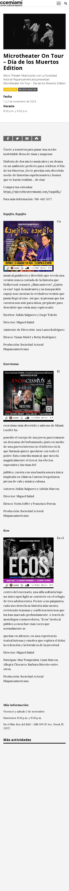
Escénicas (10, 89)
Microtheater (27, 89)
